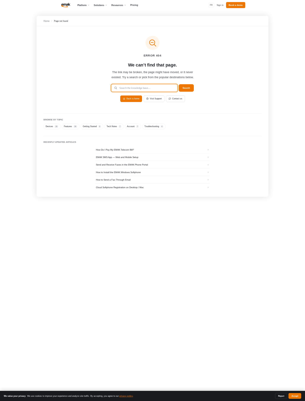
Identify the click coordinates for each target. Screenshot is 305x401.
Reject (281, 396)
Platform (82, 5)
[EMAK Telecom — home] (65, 5)
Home (47, 21)
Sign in (220, 5)
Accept (294, 396)
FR (211, 5)
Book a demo (236, 5)
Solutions (99, 5)
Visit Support (156, 98)
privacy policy (126, 396)
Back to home (132, 98)
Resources (117, 5)
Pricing (134, 5)
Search (186, 88)
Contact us (177, 98)
